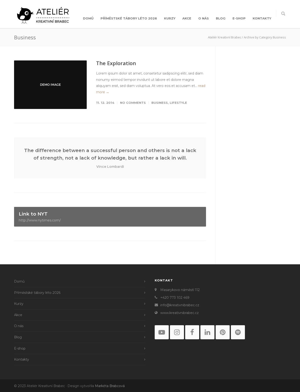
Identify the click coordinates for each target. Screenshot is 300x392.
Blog (220, 18)
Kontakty (262, 18)
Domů (88, 18)
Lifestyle (178, 103)
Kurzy (169, 18)
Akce (186, 18)
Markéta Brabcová (110, 386)
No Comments (133, 103)
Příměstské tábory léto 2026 (129, 18)
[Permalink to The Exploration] (50, 84)
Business (159, 103)
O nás (203, 18)
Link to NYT (40, 216)
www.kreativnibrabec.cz (179, 313)
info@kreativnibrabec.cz (179, 305)
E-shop (239, 18)
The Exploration (116, 63)
